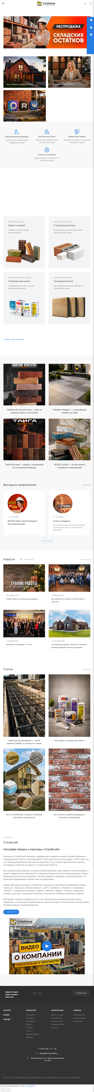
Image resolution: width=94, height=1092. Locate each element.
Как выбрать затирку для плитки (69, 740)
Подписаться (81, 993)
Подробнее (30, 1086)
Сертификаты (31, 1021)
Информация (57, 1010)
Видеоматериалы (32, 1034)
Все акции (87, 485)
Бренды (6, 1019)
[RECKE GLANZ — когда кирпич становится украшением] (69, 439)
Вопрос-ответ (78, 1021)
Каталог (7, 1010)
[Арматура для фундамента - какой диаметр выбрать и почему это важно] (24, 705)
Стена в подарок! (61, 521)
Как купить (30, 1018)
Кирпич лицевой (16, 225)
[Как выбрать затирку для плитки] (69, 705)
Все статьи (87, 669)
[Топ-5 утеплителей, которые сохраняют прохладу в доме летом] (24, 779)
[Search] (91, 3)
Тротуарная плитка (63, 281)
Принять (6, 1089)
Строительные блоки (64, 225)
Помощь (77, 1010)
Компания (31, 1010)
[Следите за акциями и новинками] (24, 106)
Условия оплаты (57, 1021)
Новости (29, 1024)
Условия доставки (57, 1024)
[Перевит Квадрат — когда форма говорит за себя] (69, 384)
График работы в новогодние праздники (22, 599)
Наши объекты (56, 1018)
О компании (30, 1015)
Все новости (86, 559)
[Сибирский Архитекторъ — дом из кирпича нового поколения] (24, 384)
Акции (6, 1015)
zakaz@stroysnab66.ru (49, 1053)
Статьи (28, 1031)
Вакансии (29, 1037)
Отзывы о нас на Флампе (13, 339)
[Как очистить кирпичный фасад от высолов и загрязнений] (69, 779)
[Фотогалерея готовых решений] (24, 72)
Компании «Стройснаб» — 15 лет (19, 644)
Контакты (29, 1028)
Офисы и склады (57, 1015)
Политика (54, 1028)
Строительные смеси (19, 281)
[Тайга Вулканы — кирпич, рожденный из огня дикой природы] (24, 439)
